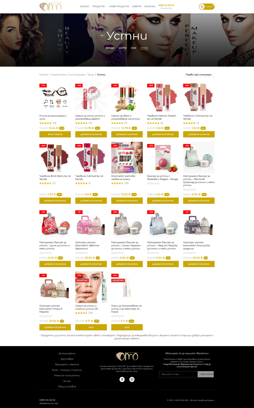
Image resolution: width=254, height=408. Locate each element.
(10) (90, 123)
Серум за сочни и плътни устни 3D (86, 307)
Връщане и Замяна (67, 364)
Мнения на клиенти (67, 375)
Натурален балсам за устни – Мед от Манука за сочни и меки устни (162, 245)
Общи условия (67, 386)
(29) (90, 313)
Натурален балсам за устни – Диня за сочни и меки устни (54, 245)
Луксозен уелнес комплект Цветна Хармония (87, 245)
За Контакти (67, 353)
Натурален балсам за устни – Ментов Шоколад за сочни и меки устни (199, 181)
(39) (127, 183)
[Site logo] (50, 6)
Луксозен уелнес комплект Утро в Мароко (50, 308)
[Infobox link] (166, 6)
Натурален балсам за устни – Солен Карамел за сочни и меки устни (126, 245)
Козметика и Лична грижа (68, 74)
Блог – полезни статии (67, 370)
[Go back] (102, 36)
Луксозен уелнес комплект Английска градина (196, 245)
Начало (43, 74)
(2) (161, 123)
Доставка (67, 359)
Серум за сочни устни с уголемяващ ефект (90, 117)
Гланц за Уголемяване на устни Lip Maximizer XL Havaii (126, 308)
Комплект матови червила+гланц (123, 178)
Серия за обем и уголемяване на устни (125, 117)
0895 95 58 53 (48, 401)
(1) (89, 183)
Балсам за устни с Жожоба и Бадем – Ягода (162, 178)
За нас (67, 381)
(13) (54, 123)
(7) (126, 123)
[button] (91, 134)
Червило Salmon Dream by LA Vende (161, 117)
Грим (91, 74)
